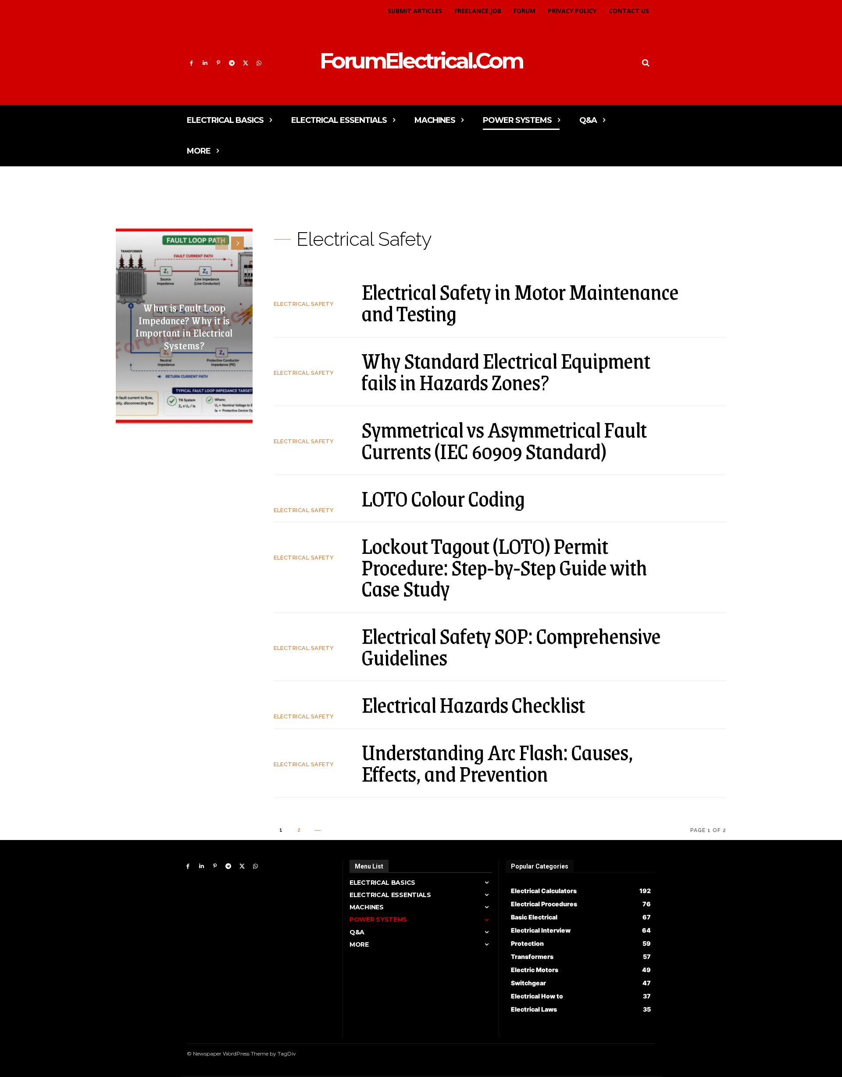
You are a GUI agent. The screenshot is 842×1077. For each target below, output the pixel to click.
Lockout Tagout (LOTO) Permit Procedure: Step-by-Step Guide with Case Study (504, 567)
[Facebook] (191, 63)
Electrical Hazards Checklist (473, 704)
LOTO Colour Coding (442, 498)
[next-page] (237, 243)
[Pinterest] (218, 63)
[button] (645, 63)
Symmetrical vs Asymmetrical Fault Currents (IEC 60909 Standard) (503, 440)
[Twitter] (245, 63)
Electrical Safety (304, 304)
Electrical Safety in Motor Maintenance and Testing (519, 302)
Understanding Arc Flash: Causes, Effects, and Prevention (497, 762)
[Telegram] (231, 63)
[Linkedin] (205, 63)
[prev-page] (221, 243)
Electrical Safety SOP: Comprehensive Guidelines (510, 646)
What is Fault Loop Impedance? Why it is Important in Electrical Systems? (184, 326)
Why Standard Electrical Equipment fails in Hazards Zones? (505, 371)
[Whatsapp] (259, 63)
